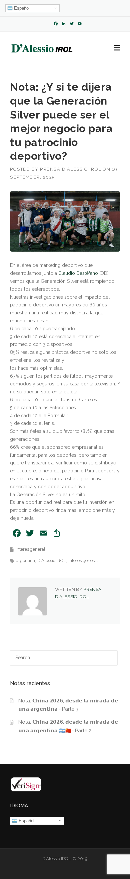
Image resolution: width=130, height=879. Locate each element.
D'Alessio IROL (51, 560)
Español (21, 8)
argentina (25, 560)
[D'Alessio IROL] (41, 48)
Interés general (30, 549)
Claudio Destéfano (78, 273)
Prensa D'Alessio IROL (70, 169)
